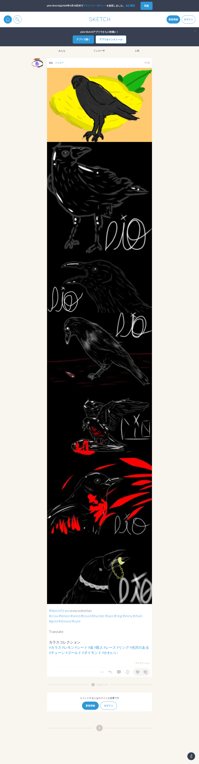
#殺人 (98, 647)
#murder (98, 616)
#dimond (64, 621)
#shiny (127, 616)
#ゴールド (73, 652)
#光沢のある (139, 647)
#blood (85, 616)
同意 (146, 5)
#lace (109, 616)
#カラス (55, 647)
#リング (123, 647)
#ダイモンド (91, 652)
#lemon (64, 616)
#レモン (68, 647)
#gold (53, 621)
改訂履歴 (130, 5)
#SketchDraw (59, 610)
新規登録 (173, 19)
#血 (90, 647)
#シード (81, 647)
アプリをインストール (111, 39)
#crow (53, 616)
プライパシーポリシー (94, 5)
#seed (75, 616)
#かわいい (110, 652)
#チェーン (57, 652)
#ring (118, 616)
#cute (76, 621)
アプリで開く (83, 39)
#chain (137, 616)
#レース (110, 647)
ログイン (188, 19)
